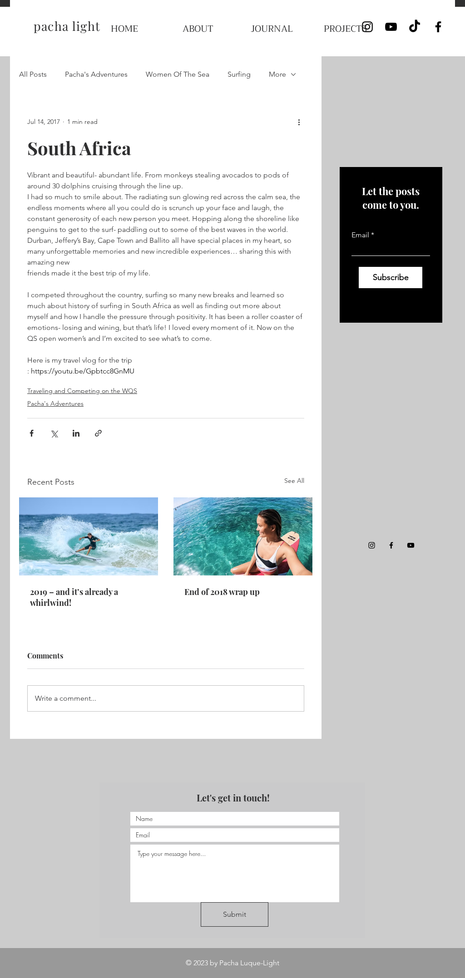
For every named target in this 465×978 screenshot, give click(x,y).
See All (294, 481)
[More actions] (298, 121)
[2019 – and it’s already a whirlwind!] (88, 536)
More (277, 74)
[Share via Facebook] (31, 433)
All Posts (33, 74)
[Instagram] (371, 545)
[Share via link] (98, 433)
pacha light (67, 26)
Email (360, 235)
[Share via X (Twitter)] (53, 433)
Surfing (239, 74)
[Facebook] (438, 27)
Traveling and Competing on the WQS (82, 391)
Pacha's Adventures (96, 74)
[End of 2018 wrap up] (242, 536)
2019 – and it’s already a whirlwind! (74, 597)
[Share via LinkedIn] (76, 433)
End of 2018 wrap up (222, 591)
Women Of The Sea (177, 74)
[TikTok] (414, 27)
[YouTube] (391, 27)
